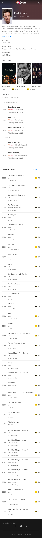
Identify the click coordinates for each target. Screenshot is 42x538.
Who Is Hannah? (13, 422)
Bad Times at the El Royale (17, 274)
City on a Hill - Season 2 (16, 195)
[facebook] (16, 527)
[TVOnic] (21, 2)
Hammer (11, 234)
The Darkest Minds (14, 294)
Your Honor (21, 86)
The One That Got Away (16, 499)
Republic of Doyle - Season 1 (18, 479)
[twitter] (21, 527)
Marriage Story (13, 244)
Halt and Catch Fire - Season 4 (19, 333)
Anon (9, 313)
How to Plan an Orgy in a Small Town (21, 392)
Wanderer (11, 382)
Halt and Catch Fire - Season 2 (19, 373)
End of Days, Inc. (14, 412)
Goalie (10, 264)
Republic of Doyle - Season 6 (18, 430)
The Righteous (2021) (15, 112)
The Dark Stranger (14, 402)
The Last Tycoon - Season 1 (18, 343)
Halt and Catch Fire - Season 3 (19, 353)
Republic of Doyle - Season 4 (18, 440)
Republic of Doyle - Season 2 (18, 470)
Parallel (10, 323)
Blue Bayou (6, 86)
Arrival (10, 363)
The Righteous (13, 205)
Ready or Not (12, 254)
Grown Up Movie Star (15, 489)
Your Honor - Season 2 (16, 175)
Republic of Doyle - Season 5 (18, 450)
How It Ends (12, 304)
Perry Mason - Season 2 (16, 185)
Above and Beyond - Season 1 (18, 509)
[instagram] (26, 527)
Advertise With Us (9, 523)
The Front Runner (14, 284)
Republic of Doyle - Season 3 (18, 460)
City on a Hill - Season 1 (16, 225)
